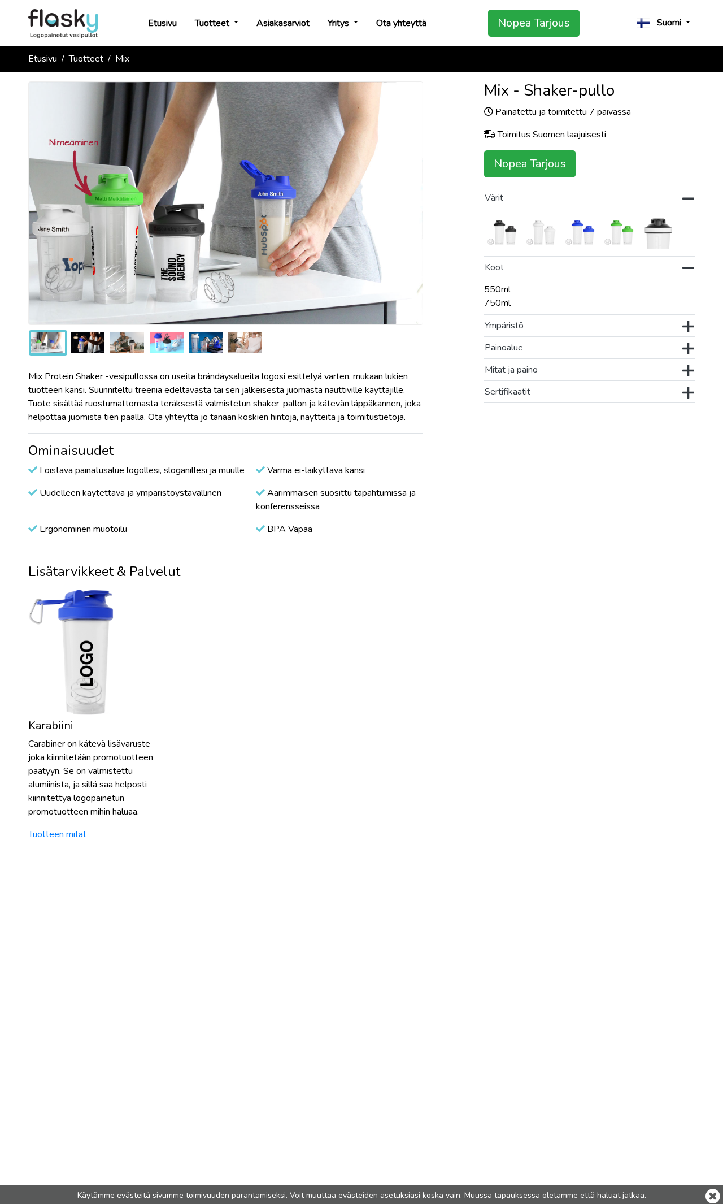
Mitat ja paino (511, 369)
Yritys (339, 23)
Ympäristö (504, 325)
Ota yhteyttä (401, 23)
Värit (494, 198)
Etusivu (162, 23)
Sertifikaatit (507, 392)
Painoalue (504, 347)
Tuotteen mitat (57, 834)
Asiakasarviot (283, 23)
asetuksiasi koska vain (420, 1195)
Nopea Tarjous (534, 23)
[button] (663, 22)
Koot (494, 267)
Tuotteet (213, 23)
